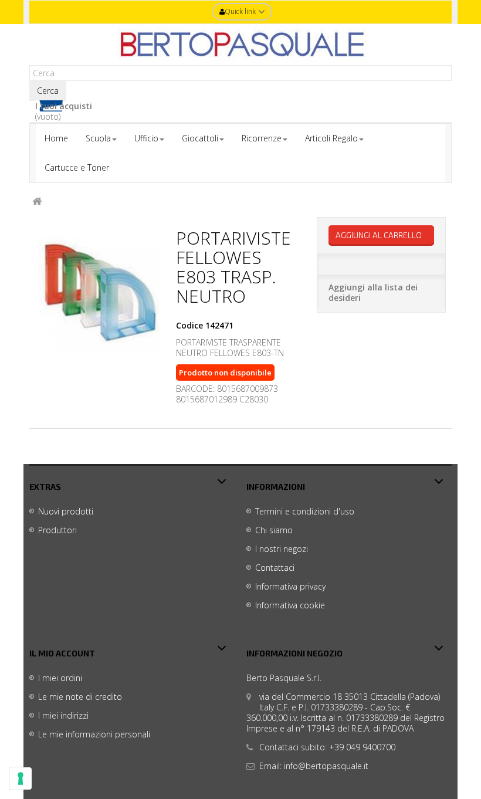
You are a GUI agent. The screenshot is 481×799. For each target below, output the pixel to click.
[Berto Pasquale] (240, 44)
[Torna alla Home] (36, 201)
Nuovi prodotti (65, 511)
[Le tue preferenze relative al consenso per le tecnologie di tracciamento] (20, 778)
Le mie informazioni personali (94, 734)
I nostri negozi (281, 548)
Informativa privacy (290, 586)
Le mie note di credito (80, 696)
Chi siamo (274, 530)
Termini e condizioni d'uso (304, 511)
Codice (189, 325)
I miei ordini (60, 677)
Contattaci (274, 567)
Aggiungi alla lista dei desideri (373, 292)
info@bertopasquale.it (326, 765)
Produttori (57, 530)
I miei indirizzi (63, 715)
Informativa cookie (290, 605)
